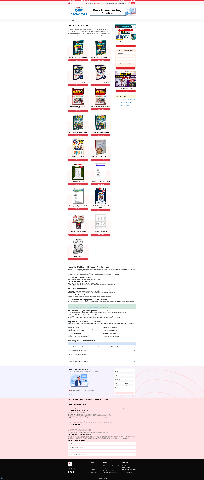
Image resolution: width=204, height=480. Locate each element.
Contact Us (93, 467)
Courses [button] (91, 3)
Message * (116, 387)
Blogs (126, 3)
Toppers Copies (121, 3)
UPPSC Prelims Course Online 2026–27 (110, 473)
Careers (92, 474)
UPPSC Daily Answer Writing (127, 472)
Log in (133, 3)
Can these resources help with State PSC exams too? (78, 361)
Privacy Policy (93, 471)
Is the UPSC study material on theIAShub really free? (78, 343)
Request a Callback (125, 393)
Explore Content (78, 60)
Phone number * (118, 379)
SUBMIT (125, 67)
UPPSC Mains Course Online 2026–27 (110, 472)
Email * (116, 375)
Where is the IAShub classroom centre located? (77, 451)
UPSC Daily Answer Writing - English (129, 469)
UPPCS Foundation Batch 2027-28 (109, 470)
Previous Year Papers (113, 3)
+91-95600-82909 (71, 468)
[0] (129, 3)
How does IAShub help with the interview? (77, 454)
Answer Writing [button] (105, 3)
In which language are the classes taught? (76, 447)
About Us (92, 464)
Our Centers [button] (121, 0)
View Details (125, 45)
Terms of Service (94, 472)
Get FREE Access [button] (187, 478)
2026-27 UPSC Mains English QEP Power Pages (126, 99)
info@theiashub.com (86, 0)
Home (87, 3)
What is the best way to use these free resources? (78, 357)
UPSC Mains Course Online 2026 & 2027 (110, 464)
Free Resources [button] (97, 3)
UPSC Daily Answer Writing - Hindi (128, 471)
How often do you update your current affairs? (77, 350)
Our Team (93, 465)
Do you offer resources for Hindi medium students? (78, 354)
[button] (94, 16)
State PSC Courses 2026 (107, 468)
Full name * (117, 371)
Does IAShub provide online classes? (75, 443)
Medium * (126, 383)
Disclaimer (93, 469)
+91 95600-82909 (71, 0)
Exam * (116, 383)
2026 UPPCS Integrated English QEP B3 (124, 105)
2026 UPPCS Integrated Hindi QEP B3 (124, 102)
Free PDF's (124, 465)
